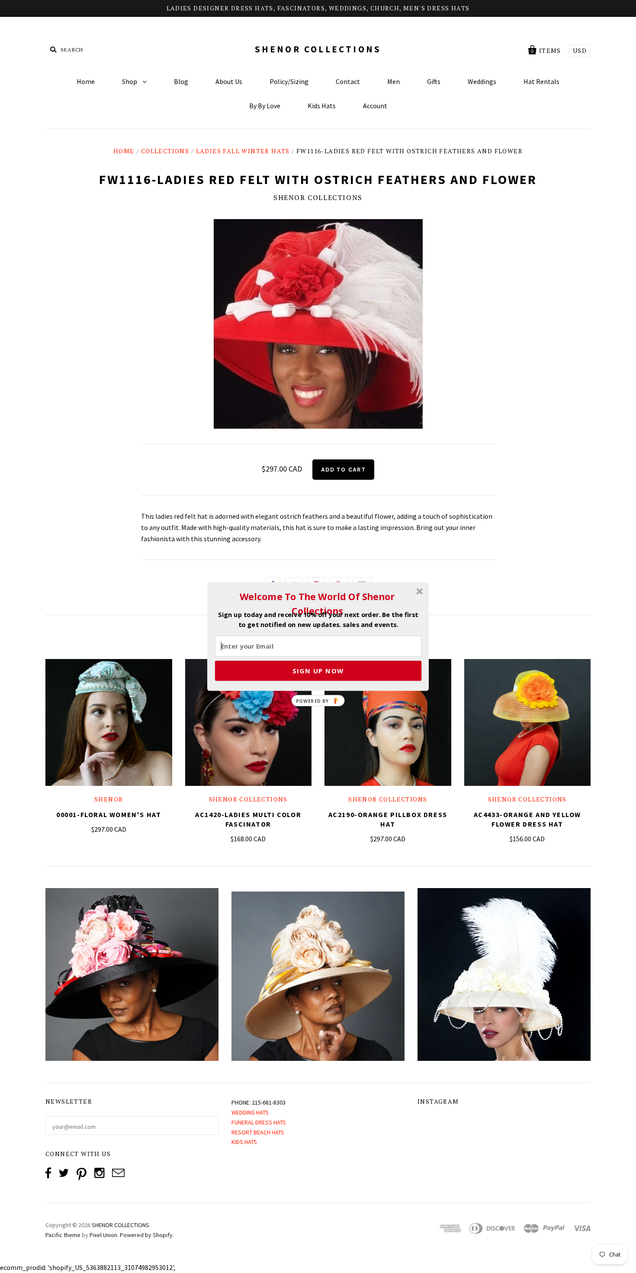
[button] (317, 603)
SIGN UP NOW (318, 670)
